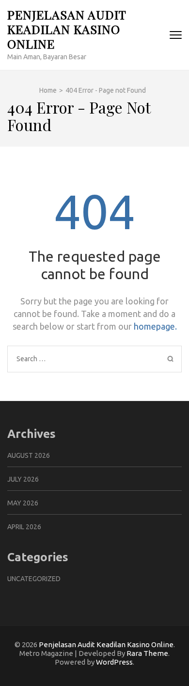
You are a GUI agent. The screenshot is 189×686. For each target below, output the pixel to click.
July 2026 (23, 479)
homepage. (155, 326)
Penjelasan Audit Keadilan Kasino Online (66, 28)
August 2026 (28, 455)
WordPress (114, 662)
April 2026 (24, 527)
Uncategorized (34, 579)
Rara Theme (147, 653)
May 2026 (22, 503)
